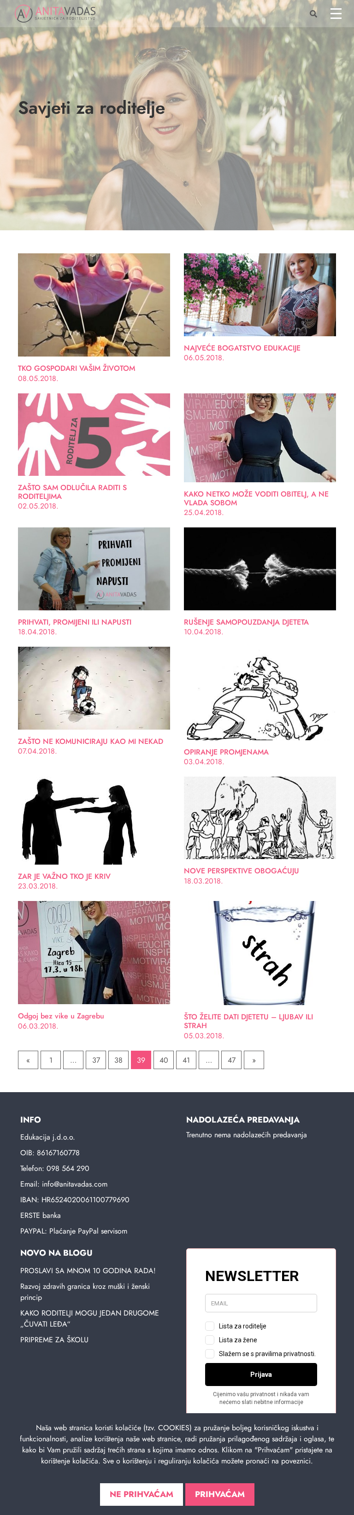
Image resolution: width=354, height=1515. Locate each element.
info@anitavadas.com (74, 1184)
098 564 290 (68, 1168)
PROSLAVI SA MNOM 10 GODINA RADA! (88, 1270)
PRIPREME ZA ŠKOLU (54, 1339)
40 (163, 1060)
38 (118, 1060)
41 (186, 1060)
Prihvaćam (220, 1494)
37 (96, 1060)
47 (232, 1060)
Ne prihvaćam (141, 1494)
